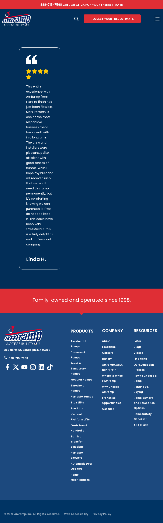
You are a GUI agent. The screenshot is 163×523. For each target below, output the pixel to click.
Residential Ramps (78, 344)
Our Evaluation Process (144, 367)
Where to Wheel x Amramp (113, 378)
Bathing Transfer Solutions (77, 441)
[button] (157, 18)
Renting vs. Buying (141, 389)
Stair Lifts (77, 402)
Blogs (137, 347)
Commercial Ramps (79, 355)
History (107, 359)
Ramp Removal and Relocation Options (144, 403)
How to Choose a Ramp (145, 378)
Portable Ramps (82, 396)
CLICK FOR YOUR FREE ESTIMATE (99, 5)
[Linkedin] (41, 367)
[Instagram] (33, 367)
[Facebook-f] (7, 367)
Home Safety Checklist (143, 416)
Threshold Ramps (77, 388)
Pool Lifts (77, 408)
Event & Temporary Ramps (78, 368)
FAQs (137, 341)
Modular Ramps (81, 379)
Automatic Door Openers (81, 466)
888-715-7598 (51, 5)
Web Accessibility (76, 514)
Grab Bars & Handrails (79, 428)
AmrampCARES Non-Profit (112, 367)
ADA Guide (141, 425)
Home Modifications (80, 477)
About (106, 341)
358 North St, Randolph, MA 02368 (27, 350)
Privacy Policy (102, 514)
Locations (108, 347)
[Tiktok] (50, 367)
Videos (138, 353)
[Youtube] (24, 367)
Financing (140, 359)
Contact (108, 409)
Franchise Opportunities (111, 400)
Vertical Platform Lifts (80, 417)
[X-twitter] (16, 367)
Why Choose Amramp (110, 389)
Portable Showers (77, 455)
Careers (107, 353)
